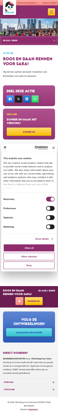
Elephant (33, 409)
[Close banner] (53, 148)
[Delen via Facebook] (10, 99)
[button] (29, 40)
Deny (29, 265)
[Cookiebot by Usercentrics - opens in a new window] (36, 148)
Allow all (29, 247)
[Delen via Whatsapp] (35, 99)
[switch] (50, 208)
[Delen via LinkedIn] (26, 99)
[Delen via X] (18, 99)
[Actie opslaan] (19, 301)
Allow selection (29, 256)
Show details (42, 239)
